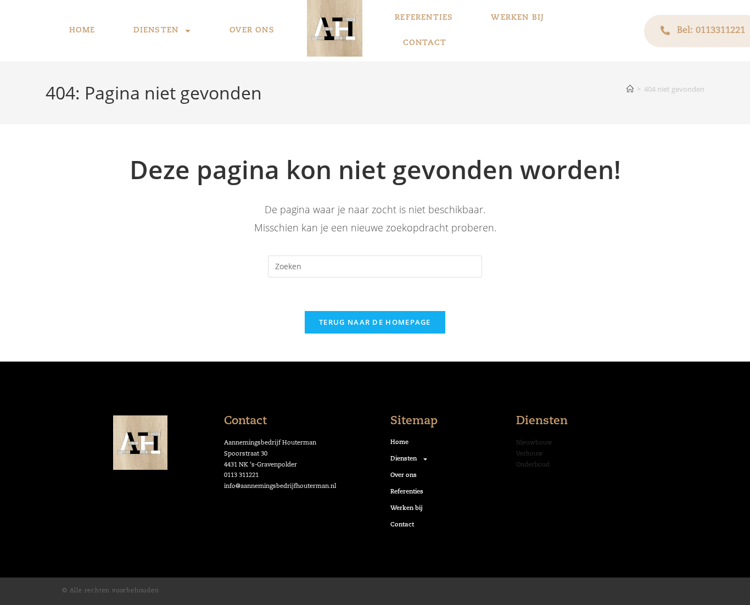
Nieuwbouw (534, 443)
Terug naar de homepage (375, 322)
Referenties (424, 18)
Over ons (252, 30)
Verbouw (529, 454)
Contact (424, 43)
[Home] (630, 89)
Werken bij (517, 18)
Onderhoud (533, 465)
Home (82, 30)
